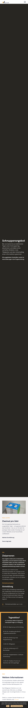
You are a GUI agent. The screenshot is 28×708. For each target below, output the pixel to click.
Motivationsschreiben (13, 604)
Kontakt (16, 699)
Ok (7, 706)
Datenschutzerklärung (17, 706)
